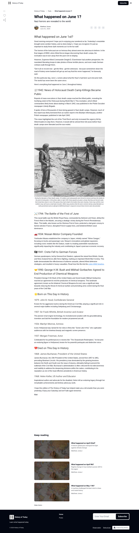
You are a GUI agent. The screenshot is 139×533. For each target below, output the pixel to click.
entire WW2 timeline (96, 264)
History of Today (39, 11)
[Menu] (130, 2)
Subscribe (123, 3)
